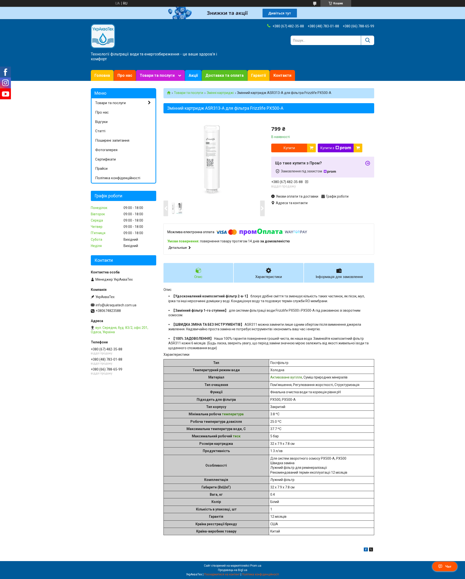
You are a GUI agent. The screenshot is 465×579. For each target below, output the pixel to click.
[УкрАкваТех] (103, 36)
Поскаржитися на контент (222, 574)
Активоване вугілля (286, 377)
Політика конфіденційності (117, 178)
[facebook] (366, 550)
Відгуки (101, 122)
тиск (236, 436)
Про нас (124, 75)
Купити (289, 148)
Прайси (101, 168)
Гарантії (258, 75)
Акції (193, 75)
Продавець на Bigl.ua (232, 570)
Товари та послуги (157, 75)
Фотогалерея (106, 150)
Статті (100, 131)
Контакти (282, 75)
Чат (448, 566)
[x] (371, 550)
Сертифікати (105, 159)
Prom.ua (255, 565)
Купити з (327, 148)
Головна (102, 75)
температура (233, 414)
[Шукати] (367, 40)
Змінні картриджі (220, 92)
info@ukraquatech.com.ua (116, 305)
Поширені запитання (112, 140)
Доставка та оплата (224, 75)
